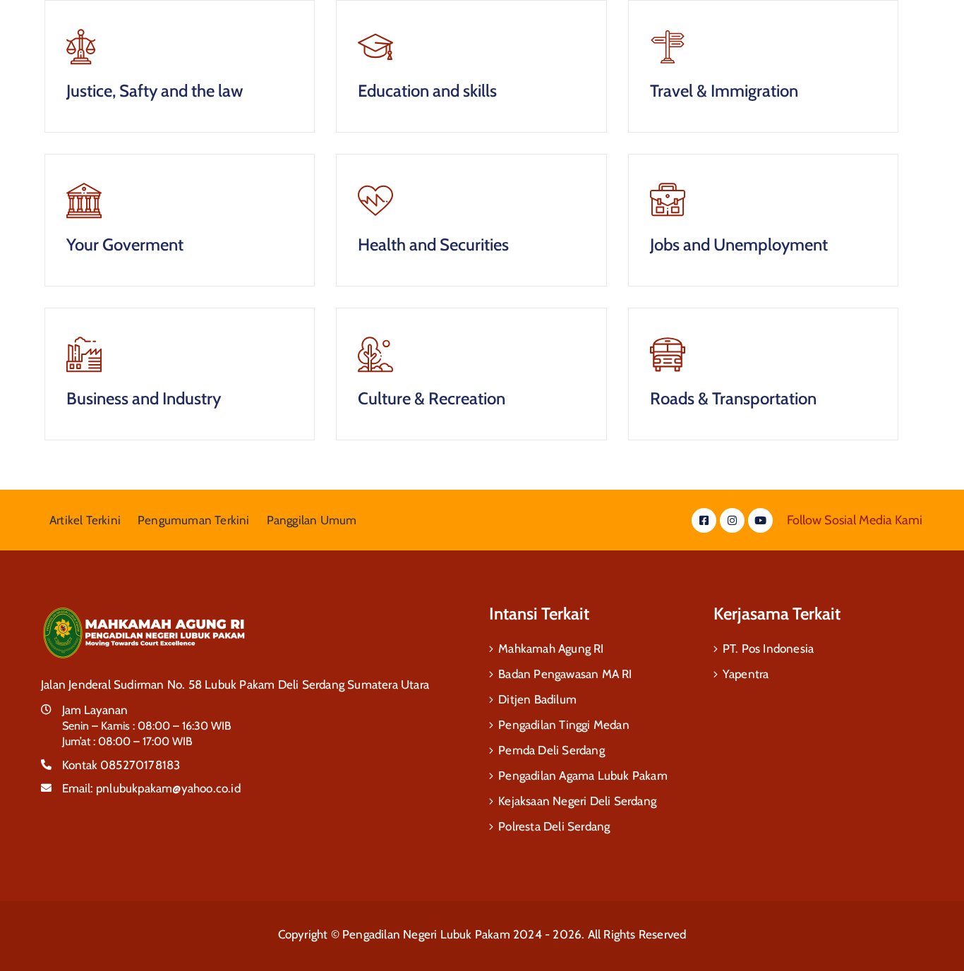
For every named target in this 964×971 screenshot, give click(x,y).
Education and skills (427, 90)
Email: (151, 788)
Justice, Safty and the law (154, 90)
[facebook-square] (704, 520)
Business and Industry (143, 398)
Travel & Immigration (724, 90)
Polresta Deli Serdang (554, 826)
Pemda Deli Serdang (551, 750)
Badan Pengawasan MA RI (565, 674)
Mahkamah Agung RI (550, 648)
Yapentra (746, 674)
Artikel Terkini (85, 520)
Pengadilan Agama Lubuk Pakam (583, 775)
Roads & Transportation (733, 398)
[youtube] (760, 520)
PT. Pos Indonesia (768, 648)
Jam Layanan (95, 710)
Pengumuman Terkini (194, 520)
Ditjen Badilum (537, 699)
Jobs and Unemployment (739, 244)
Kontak (121, 765)
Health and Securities (433, 244)
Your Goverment (124, 244)
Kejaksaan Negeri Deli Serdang (577, 801)
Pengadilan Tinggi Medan (563, 725)
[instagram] (732, 520)
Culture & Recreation (431, 398)
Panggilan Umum (312, 520)
